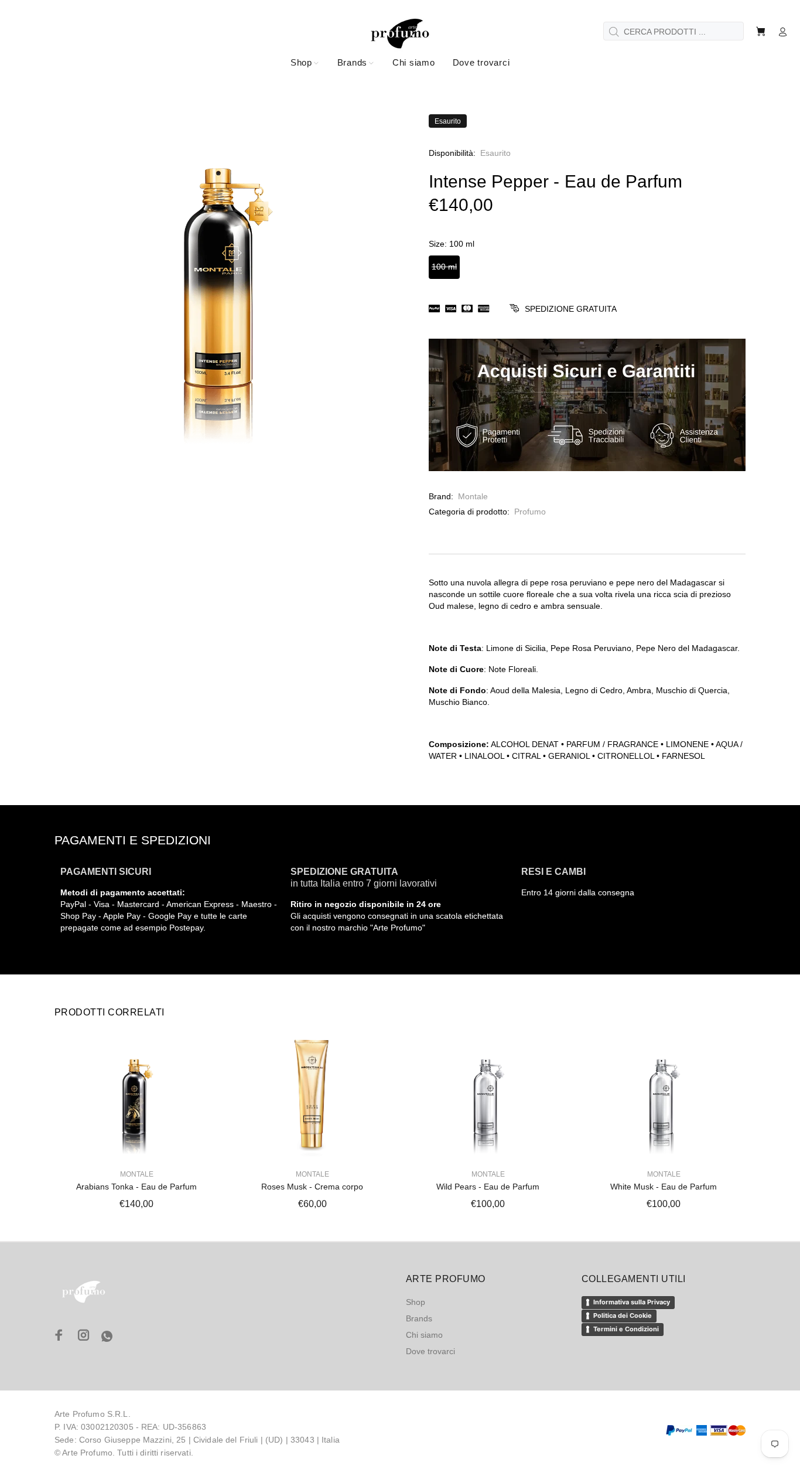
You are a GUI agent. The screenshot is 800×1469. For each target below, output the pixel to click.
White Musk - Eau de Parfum (663, 1186)
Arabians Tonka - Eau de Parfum (136, 1186)
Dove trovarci (430, 1351)
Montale (473, 496)
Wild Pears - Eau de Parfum (487, 1186)
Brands (419, 1318)
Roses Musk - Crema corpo (312, 1186)
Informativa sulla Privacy (631, 1302)
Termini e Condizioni (626, 1329)
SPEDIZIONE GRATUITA (571, 308)
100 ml (444, 266)
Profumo (530, 511)
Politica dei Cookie (622, 1315)
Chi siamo (424, 1335)
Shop (415, 1302)
